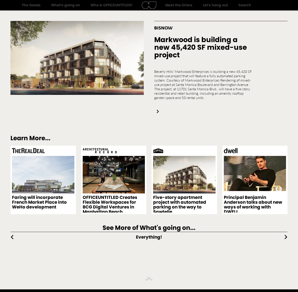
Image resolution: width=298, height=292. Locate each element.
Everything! (149, 237)
